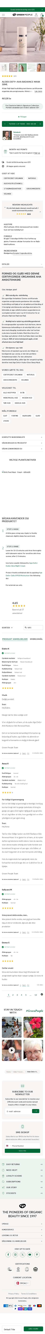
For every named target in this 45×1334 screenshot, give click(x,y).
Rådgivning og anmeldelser (14, 1241)
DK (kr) (23, 1283)
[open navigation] (3, 14)
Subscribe (22, 1151)
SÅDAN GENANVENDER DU (12, 449)
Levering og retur (10, 1235)
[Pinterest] (37, 1255)
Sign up (37, 153)
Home (8, 1072)
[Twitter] (22, 1255)
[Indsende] (35, 1111)
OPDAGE (5, 1224)
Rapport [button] (24, 753)
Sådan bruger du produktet (14, 443)
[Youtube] (29, 1255)
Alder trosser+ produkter (19, 1072)
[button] (42, 9)
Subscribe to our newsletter (22, 1093)
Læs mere (38, 91)
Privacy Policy (13, 1294)
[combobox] (8, 1146)
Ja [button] (20, 753)
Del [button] (28, 753)
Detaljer (5, 264)
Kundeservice (8, 1230)
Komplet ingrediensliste (22, 253)
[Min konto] (36, 14)
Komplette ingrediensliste (13, 437)
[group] (15, 604)
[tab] (15, 639)
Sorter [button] (6, 628)
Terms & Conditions (29, 1294)
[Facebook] (8, 1255)
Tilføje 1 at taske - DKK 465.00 (22, 124)
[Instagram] (15, 1255)
